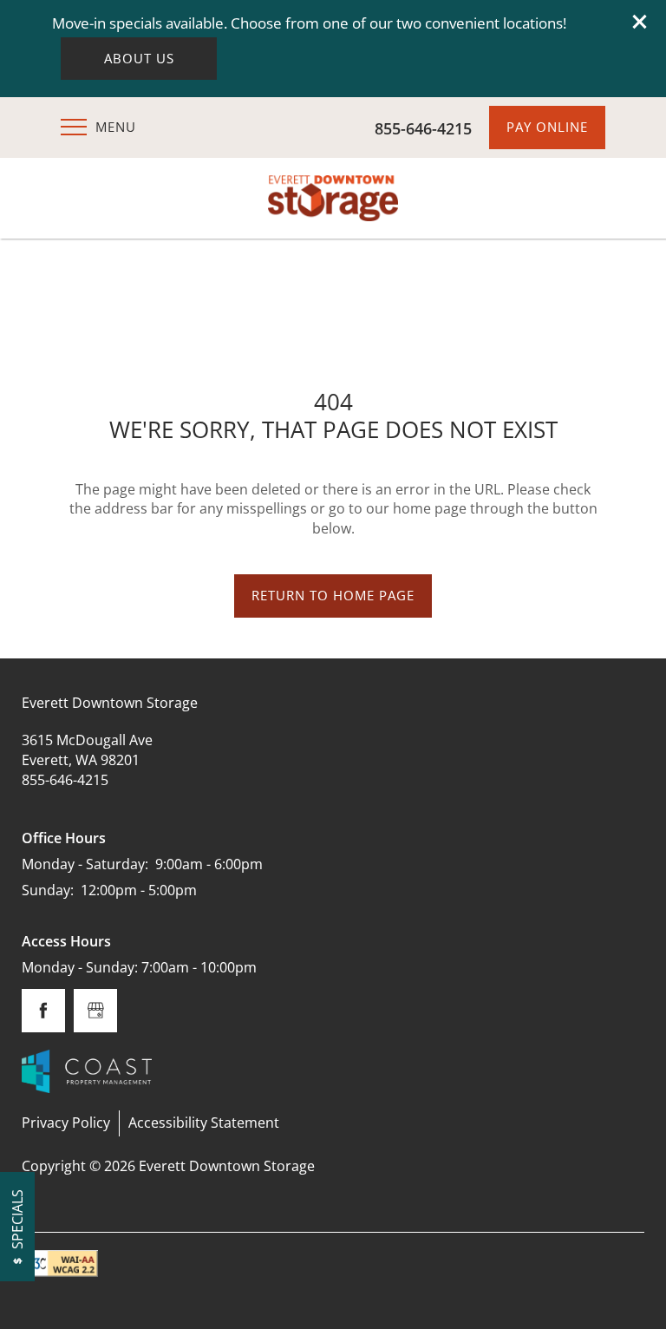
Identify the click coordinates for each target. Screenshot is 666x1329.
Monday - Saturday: (85, 864)
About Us (139, 58)
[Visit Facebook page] (43, 1010)
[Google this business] (95, 1010)
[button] (640, 21)
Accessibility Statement (203, 1122)
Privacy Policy (66, 1122)
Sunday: (48, 890)
